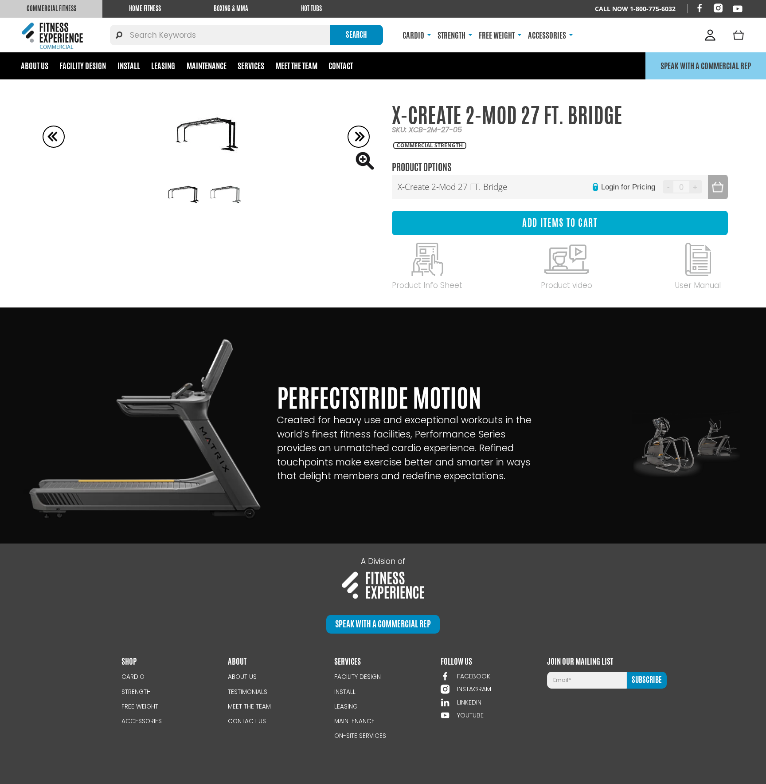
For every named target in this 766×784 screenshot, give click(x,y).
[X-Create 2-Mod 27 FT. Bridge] (206, 136)
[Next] (359, 137)
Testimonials (247, 692)
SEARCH (356, 34)
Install (128, 65)
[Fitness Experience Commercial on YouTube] (737, 9)
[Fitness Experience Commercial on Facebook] (699, 8)
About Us (34, 65)
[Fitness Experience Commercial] (54, 35)
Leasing (163, 65)
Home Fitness (145, 8)
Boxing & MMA (231, 8)
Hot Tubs (311, 8)
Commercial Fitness (51, 8)
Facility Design (82, 65)
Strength (136, 692)
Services (251, 65)
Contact (340, 65)
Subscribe (647, 679)
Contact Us (247, 721)
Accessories (141, 721)
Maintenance (207, 65)
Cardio (133, 677)
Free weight (139, 706)
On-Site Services (360, 736)
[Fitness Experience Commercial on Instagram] (718, 8)
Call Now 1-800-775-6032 (635, 8)
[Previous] (54, 137)
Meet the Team (296, 65)
